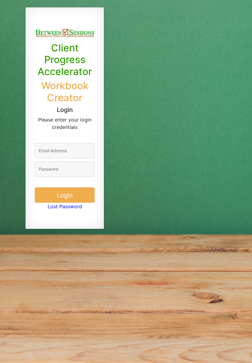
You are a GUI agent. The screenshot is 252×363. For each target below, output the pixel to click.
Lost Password (65, 206)
